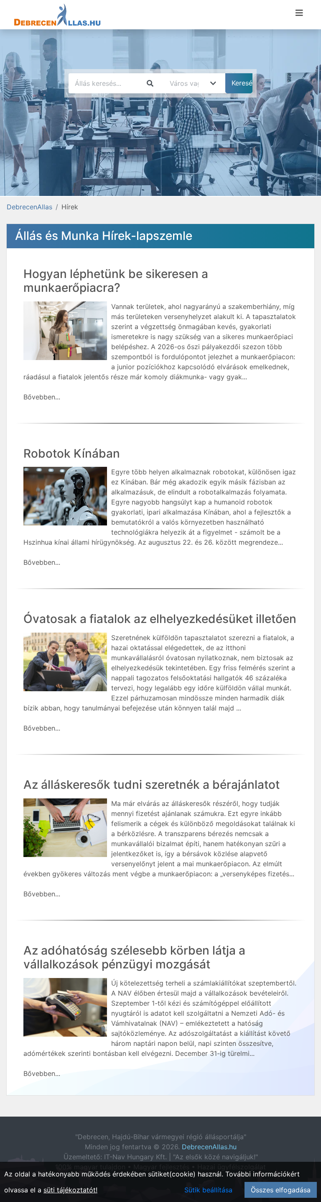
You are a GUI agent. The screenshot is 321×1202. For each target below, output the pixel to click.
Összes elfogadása (281, 1190)
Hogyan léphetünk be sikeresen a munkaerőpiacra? (115, 281)
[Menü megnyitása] (299, 13)
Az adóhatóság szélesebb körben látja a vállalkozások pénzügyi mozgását (134, 957)
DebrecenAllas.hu (209, 1147)
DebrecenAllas (29, 207)
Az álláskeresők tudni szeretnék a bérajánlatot (151, 784)
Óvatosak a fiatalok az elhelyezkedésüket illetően (159, 619)
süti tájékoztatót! (70, 1190)
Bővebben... (41, 397)
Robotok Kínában (71, 453)
